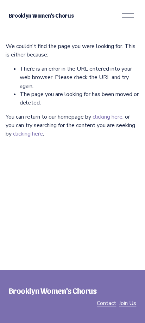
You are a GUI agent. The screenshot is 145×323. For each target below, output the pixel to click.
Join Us (127, 303)
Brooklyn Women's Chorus (41, 15)
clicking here (107, 117)
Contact (106, 303)
